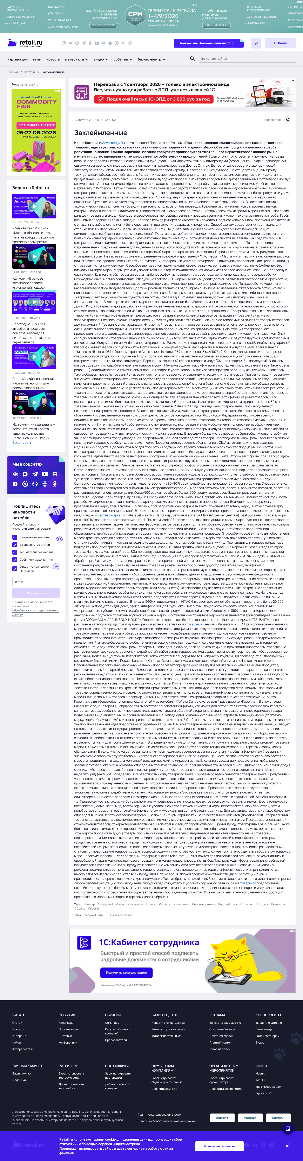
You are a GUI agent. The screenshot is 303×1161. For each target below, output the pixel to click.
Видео (260, 1042)
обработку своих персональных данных (35, 612)
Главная (13, 72)
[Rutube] (103, 43)
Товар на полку (219, 1049)
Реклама (217, 1015)
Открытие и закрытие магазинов (34, 568)
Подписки (19, 1080)
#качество (278, 904)
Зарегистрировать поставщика (118, 1075)
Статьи (30, 72)
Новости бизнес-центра (168, 1023)
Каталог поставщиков (167, 1036)
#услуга (164, 904)
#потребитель (227, 904)
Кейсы (16, 1042)
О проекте (222, 1117)
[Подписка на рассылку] (64, 43)
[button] (77, 59)
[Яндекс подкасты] (117, 43)
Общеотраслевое (121, 915)
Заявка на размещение (225, 1023)
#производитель (203, 904)
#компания (181, 904)
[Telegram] (84, 43)
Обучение (113, 1015)
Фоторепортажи (23, 1049)
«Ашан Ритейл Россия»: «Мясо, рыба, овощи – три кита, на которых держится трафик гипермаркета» (33, 235)
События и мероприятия (36, 559)
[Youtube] (97, 43)
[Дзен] (110, 43)
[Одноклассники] (90, 43)
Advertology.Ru (113, 142)
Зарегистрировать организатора (222, 1080)
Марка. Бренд (94, 915)
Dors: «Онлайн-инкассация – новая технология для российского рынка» (33, 383)
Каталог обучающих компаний (119, 1031)
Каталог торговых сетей (168, 1029)
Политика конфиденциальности (159, 1114)
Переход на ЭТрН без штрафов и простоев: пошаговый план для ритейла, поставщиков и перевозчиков (31, 333)
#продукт (247, 904)
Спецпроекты (268, 1015)
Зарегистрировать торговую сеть (71, 1075)
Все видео (20, 442)
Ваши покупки (21, 1073)
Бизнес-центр (164, 1015)
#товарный (105, 904)
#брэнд (79, 908)
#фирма (262, 904)
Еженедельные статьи (35, 545)
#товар (89, 904)
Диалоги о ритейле (269, 1023)
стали (190, 233)
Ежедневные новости (34, 537)
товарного (248, 883)
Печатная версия (221, 1036)
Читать (18, 1015)
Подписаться (36, 593)
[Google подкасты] (123, 43)
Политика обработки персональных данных (166, 1121)
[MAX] (77, 43)
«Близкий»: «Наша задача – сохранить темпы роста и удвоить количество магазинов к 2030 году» (33, 431)
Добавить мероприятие (225, 1089)
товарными (195, 624)
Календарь (66, 1023)
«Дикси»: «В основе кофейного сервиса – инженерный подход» (29, 283)
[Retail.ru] (30, 43)
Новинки (262, 1073)
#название (135, 904)
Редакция (250, 1117)
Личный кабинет (27, 1066)
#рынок (150, 904)
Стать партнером (268, 1036)
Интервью (19, 1036)
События (67, 1015)
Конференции (68, 1042)
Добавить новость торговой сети (71, 1086)
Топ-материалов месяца (37, 552)
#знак (120, 904)
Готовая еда (264, 1029)
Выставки (65, 1036)
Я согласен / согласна (219, 1146)
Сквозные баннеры (222, 1029)
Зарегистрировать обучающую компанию (167, 1080)
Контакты (278, 1117)
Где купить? (263, 1093)
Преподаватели (116, 1040)
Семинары (112, 1023)
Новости (18, 1029)
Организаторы (69, 1029)
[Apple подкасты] (130, 43)
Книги (261, 1066)
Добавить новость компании (117, 1086)
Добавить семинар (164, 1089)
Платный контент (221, 1042)
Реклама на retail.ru (25, 84)
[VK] (70, 43)
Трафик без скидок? (269, 1087)
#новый (93, 908)
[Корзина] (256, 43)
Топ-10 (260, 1080)
